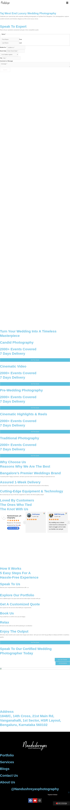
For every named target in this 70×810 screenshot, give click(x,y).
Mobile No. (3, 47)
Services (7, 762)
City (1, 58)
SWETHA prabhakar (60, 514)
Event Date (3, 51)
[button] (67, 3)
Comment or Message (6, 61)
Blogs (4, 769)
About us (7, 782)
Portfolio (7, 755)
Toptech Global (52, 794)
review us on (12, 528)
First (20, 39)
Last (20, 43)
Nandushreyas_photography (14, 517)
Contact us (9, 775)
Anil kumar (36, 514)
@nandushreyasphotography (35, 789)
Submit (5, 69)
